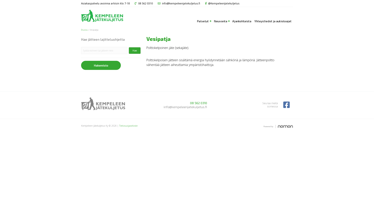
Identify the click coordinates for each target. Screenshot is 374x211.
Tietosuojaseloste (128, 125)
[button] (135, 50)
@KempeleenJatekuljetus (223, 3)
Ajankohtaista (241, 21)
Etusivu (84, 29)
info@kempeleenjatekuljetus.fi (181, 3)
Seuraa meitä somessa (270, 104)
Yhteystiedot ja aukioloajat (272, 21)
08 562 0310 (145, 3)
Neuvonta (220, 21)
